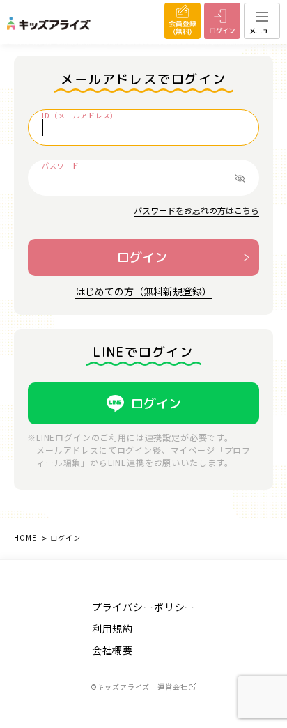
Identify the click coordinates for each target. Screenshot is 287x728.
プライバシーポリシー (143, 607)
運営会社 (172, 686)
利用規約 (112, 628)
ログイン (142, 257)
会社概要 (112, 650)
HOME (25, 537)
